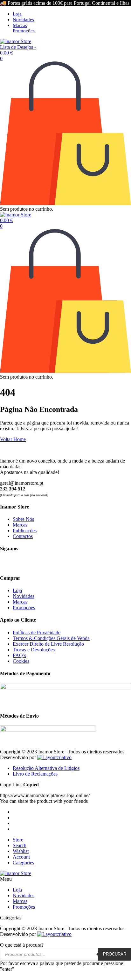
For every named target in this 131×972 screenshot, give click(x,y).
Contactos (23, 536)
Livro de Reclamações (35, 774)
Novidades (23, 19)
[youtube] (28, 563)
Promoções (24, 30)
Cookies (21, 661)
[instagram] (16, 563)
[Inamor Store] (15, 41)
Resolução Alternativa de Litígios (46, 768)
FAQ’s (19, 655)
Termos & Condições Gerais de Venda (51, 638)
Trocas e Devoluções (34, 649)
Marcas (20, 25)
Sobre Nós (23, 519)
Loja (17, 13)
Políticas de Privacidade (36, 632)
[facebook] (5, 563)
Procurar (114, 954)
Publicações (25, 530)
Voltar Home (13, 439)
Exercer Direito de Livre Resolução (48, 644)
